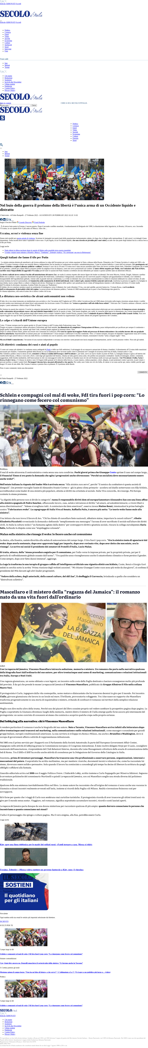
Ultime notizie (10, 84)
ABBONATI (10, 4)
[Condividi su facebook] (1, 220)
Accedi (18, 4)
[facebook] (1, 2)
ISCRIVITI (4, 921)
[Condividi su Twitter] (10, 220)
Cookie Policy (10, 88)
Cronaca (8, 32)
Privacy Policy (10, 90)
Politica (7, 30)
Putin (48, 349)
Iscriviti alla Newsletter (13, 82)
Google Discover (25, 222)
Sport (7, 47)
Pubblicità (8, 86)
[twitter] (5, 2)
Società (7, 39)
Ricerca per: (4, 105)
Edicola (3, 4)
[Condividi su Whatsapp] (7, 220)
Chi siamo (8, 76)
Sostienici (8, 80)
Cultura (7, 43)
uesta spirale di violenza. (26, 238)
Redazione (8, 78)
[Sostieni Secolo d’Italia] (24, 910)
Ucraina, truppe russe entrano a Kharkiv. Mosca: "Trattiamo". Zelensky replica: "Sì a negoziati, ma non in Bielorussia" (48, 252)
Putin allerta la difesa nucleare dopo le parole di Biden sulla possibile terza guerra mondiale (38, 250)
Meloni (7, 65)
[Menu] (1, 148)
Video (7, 36)
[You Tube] (3, 2)
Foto (6, 51)
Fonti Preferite (39, 222)
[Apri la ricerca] (1, 145)
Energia (75, 138)
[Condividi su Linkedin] (4, 220)
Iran (6, 63)
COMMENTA (142, 372)
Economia (8, 41)
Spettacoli (8, 45)
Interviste (8, 49)
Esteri (7, 34)
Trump (7, 67)
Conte (113, 472)
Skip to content (5, 103)
